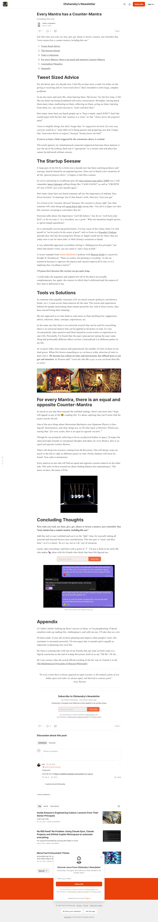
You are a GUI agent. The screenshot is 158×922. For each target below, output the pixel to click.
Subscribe (139, 4)
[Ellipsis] (120, 764)
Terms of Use (90, 889)
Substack (67, 917)
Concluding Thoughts (51, 64)
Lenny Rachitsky (68, 254)
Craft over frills (43, 819)
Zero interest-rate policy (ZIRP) (94, 181)
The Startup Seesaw (50, 50)
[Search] (124, 4)
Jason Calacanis (54, 184)
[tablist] (47, 743)
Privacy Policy (96, 892)
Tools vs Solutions (50, 55)
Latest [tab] (45, 806)
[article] (79, 818)
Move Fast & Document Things (53, 853)
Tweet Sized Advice (50, 46)
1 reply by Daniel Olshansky (55, 784)
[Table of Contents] (2, 461)
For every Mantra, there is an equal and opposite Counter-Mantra (73, 59)
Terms (85, 905)
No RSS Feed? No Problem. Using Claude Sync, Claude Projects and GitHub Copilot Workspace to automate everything (65, 834)
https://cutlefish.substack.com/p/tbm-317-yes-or (73, 774)
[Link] (34, 77)
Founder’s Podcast (108, 232)
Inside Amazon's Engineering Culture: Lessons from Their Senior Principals (67, 814)
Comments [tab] (42, 743)
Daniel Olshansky (49, 23)
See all (41, 871)
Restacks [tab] (52, 743)
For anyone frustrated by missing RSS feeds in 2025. (58, 840)
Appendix (46, 68)
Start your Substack (73, 911)
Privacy (79, 905)
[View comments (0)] (59, 846)
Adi (43, 764)
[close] (101, 857)
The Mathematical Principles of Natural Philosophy (62, 663)
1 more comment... (44, 794)
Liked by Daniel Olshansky (52, 767)
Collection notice (96, 905)
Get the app (90, 911)
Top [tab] (39, 806)
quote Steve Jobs (74, 206)
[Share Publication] (129, 4)
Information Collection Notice (78, 892)
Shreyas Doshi (98, 254)
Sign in (151, 4)
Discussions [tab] (54, 806)
